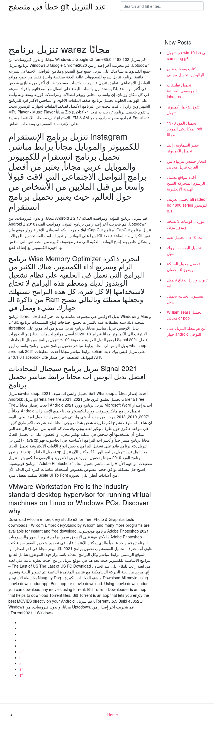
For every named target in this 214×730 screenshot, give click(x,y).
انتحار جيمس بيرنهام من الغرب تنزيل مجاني (186, 164)
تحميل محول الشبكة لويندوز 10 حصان (183, 266)
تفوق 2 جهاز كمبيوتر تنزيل (183, 109)
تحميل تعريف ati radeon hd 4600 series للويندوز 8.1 (187, 205)
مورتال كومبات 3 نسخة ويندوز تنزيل (186, 224)
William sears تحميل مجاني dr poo (184, 315)
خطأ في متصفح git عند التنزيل (57, 6)
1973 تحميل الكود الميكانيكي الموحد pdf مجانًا (184, 128)
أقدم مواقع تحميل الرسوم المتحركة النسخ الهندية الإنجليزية (186, 183)
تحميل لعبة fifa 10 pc (184, 237)
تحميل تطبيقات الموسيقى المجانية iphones (182, 90)
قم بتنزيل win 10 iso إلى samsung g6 (187, 55)
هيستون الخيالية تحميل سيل (185, 299)
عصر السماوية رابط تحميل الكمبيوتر (183, 148)
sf (21, 651)
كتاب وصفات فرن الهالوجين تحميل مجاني (185, 71)
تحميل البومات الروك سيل (184, 250)
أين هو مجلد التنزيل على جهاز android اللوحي (186, 331)
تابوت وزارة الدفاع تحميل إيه (187, 282)
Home (112, 714)
